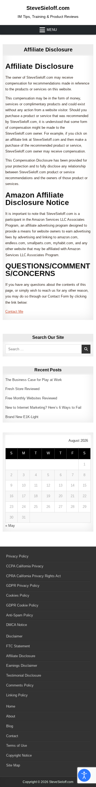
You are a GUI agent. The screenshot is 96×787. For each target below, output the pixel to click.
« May (10, 526)
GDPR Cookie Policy (22, 605)
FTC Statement (18, 646)
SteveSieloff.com (48, 8)
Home (10, 706)
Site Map (13, 765)
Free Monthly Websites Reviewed (31, 398)
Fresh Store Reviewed (22, 389)
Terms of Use (16, 746)
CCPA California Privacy (24, 566)
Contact (12, 736)
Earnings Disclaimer (21, 666)
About (10, 716)
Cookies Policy (17, 595)
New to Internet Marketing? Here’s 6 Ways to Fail (43, 407)
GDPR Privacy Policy (22, 586)
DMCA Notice (16, 625)
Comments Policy (20, 685)
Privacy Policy (17, 556)
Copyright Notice (19, 755)
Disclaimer (14, 636)
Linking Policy (17, 695)
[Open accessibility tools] (84, 775)
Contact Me (14, 312)
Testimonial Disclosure (23, 675)
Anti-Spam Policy (19, 615)
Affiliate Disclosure (48, 50)
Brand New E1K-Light (21, 417)
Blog (9, 726)
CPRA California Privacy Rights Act (33, 576)
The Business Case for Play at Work (33, 380)
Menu (52, 30)
